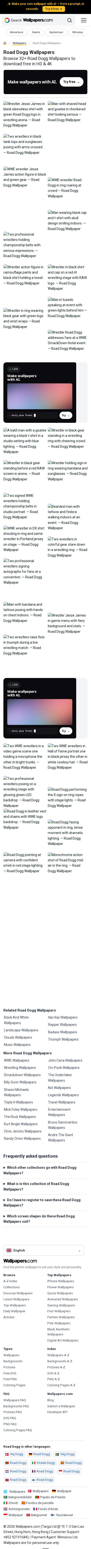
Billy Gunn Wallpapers (20, 1082)
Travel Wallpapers (61, 1102)
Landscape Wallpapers (21, 1030)
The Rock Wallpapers (20, 1117)
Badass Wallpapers (62, 1032)
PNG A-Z (53, 1379)
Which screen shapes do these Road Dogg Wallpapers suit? (39, 1218)
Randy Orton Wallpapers (22, 1138)
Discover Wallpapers (18, 1293)
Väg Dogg (67, 1454)
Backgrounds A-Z (59, 1361)
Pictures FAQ (12, 1412)
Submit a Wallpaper (61, 1406)
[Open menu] (83, 20)
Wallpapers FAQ (14, 1400)
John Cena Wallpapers (65, 1060)
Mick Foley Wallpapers (20, 1109)
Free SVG (9, 1373)
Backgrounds (12, 1361)
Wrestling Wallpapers (20, 1068)
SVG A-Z (53, 1373)
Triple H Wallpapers (18, 1102)
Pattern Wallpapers (61, 1317)
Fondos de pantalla (40, 1503)
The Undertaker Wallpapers (60, 1077)
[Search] (69, 20)
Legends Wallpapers (63, 1095)
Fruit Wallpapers (58, 1311)
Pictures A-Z (56, 1367)
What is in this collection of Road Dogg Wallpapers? (36, 1186)
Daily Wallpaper (14, 1311)
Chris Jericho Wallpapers (22, 1131)
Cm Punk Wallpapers (64, 1068)
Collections (11, 1287)
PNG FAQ (10, 1424)
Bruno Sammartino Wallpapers (62, 1125)
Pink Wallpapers (58, 1323)
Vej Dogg (16, 1454)
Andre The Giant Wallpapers (60, 1137)
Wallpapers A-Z (58, 1355)
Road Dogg (41, 1454)
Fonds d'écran (48, 1509)
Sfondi (13, 1503)
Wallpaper (64, 1491)
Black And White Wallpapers (16, 1020)
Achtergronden (19, 1509)
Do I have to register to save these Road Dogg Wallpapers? (42, 1202)
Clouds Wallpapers (18, 1037)
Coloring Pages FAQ (17, 1430)
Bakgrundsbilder (20, 1497)
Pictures (9, 1367)
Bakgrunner (39, 1515)
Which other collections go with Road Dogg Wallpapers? (39, 1170)
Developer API (57, 1412)
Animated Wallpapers (62, 1299)
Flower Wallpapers (60, 1287)
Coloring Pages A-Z (61, 1385)
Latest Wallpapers (16, 1299)
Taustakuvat (64, 1515)
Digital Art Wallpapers (62, 1340)
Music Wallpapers (17, 1045)
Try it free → (53, 9)
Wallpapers (19, 43)
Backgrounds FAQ (16, 1406)
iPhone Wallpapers (60, 1281)
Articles (8, 1317)
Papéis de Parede (52, 1497)
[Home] (4, 43)
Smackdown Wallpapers (22, 1075)
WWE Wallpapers (16, 1060)
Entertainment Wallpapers (59, 1112)
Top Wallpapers (14, 1305)
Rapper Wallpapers (62, 1025)
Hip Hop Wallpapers (62, 1017)
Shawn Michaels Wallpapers (16, 1092)
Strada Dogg (46, 1463)
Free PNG (10, 1379)
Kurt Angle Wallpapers (21, 1124)
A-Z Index (10, 1281)
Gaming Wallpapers (61, 1305)
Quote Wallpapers (60, 1293)
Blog (50, 1400)
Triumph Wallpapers (63, 1039)
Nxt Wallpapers (59, 1088)
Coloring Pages (14, 1385)
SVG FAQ (9, 1418)
